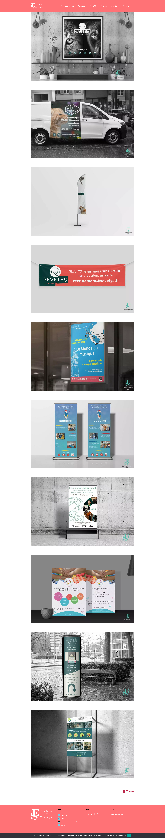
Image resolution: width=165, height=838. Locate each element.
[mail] (94, 814)
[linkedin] (91, 814)
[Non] (163, 835)
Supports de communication (70, 822)
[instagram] (88, 814)
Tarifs (63, 825)
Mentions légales (117, 814)
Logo (62, 818)
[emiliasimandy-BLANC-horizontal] (37, 4)
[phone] (97, 814)
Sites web (64, 815)
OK (129, 835)
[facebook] (85, 814)
